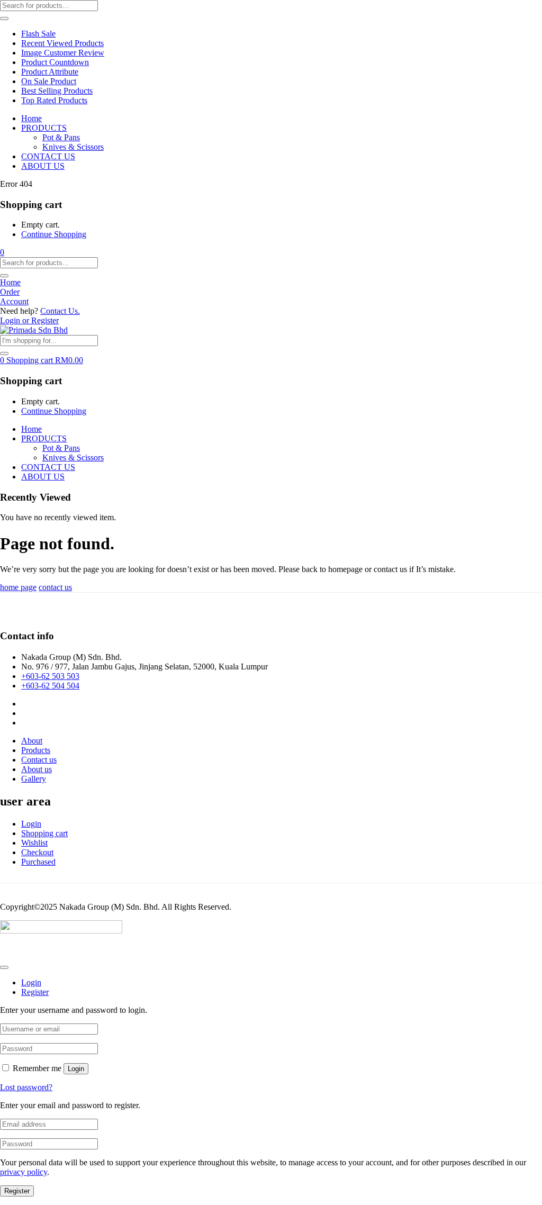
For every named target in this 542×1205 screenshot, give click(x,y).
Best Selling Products (57, 90)
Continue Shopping (53, 234)
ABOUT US (43, 165)
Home (31, 118)
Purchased (38, 861)
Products (35, 750)
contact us (55, 587)
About (31, 740)
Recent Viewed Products (62, 43)
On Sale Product (48, 81)
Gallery (33, 778)
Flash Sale (38, 33)
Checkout (37, 852)
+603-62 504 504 (50, 685)
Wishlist (34, 842)
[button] (2, 252)
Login (31, 823)
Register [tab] (35, 991)
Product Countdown (55, 62)
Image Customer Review (62, 52)
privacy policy (23, 1171)
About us (36, 769)
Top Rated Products (54, 100)
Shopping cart (44, 833)
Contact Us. (60, 310)
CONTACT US (48, 156)
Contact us (39, 759)
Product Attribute (49, 71)
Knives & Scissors (73, 146)
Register (17, 1191)
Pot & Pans (61, 137)
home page (18, 587)
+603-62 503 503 (50, 676)
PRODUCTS (44, 127)
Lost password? (26, 1087)
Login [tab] (31, 982)
